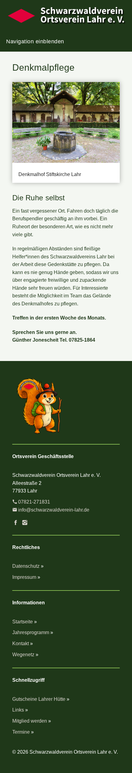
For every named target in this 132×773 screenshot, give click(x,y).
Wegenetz (23, 654)
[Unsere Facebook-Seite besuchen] (15, 522)
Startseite (22, 621)
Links (18, 709)
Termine (21, 732)
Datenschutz (26, 566)
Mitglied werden (29, 721)
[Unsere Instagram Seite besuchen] (25, 522)
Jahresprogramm (30, 632)
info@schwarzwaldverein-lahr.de (53, 509)
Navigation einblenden (35, 41)
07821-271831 (34, 501)
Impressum (24, 577)
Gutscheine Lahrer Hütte (38, 699)
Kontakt (20, 643)
